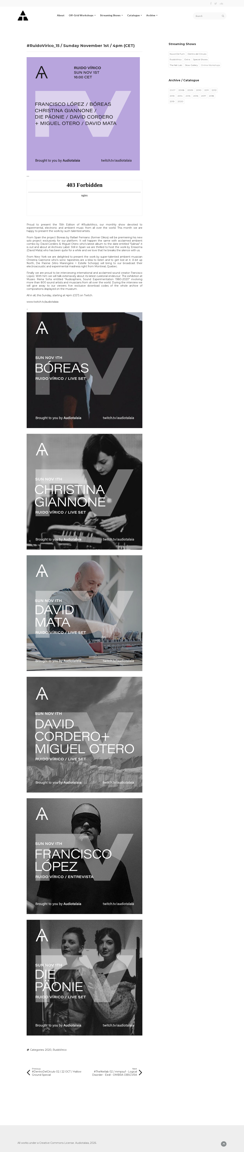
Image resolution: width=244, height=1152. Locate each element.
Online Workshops (210, 65)
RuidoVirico (60, 1049)
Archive (150, 15)
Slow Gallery (191, 65)
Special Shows (200, 59)
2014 (180, 96)
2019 (172, 101)
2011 (206, 90)
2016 (195, 96)
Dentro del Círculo (197, 54)
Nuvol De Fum (177, 54)
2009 (190, 90)
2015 (188, 96)
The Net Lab (176, 65)
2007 (172, 90)
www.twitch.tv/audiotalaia (42, 301)
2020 (48, 1049)
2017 (203, 96)
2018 (211, 96)
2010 (198, 90)
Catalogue (133, 15)
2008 (181, 90)
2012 (214, 90)
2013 (172, 96)
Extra (187, 59)
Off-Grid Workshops (81, 15)
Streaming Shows (110, 15)
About (60, 15)
